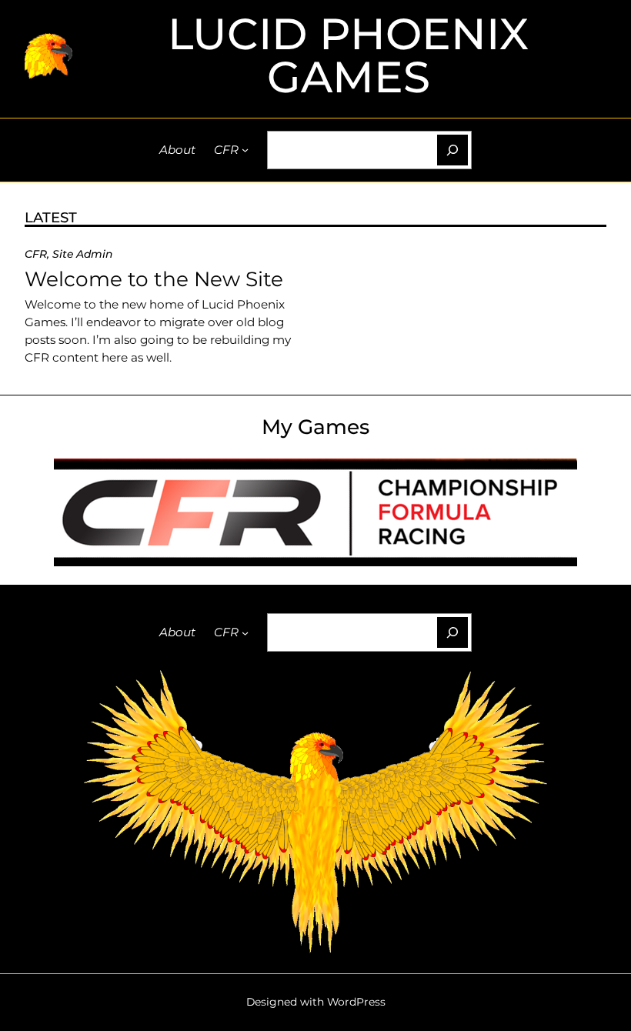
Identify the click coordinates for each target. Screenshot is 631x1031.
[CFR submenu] (245, 149)
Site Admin (82, 254)
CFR (226, 149)
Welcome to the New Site (154, 279)
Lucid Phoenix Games (348, 55)
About (177, 149)
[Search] (452, 150)
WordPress (356, 1002)
